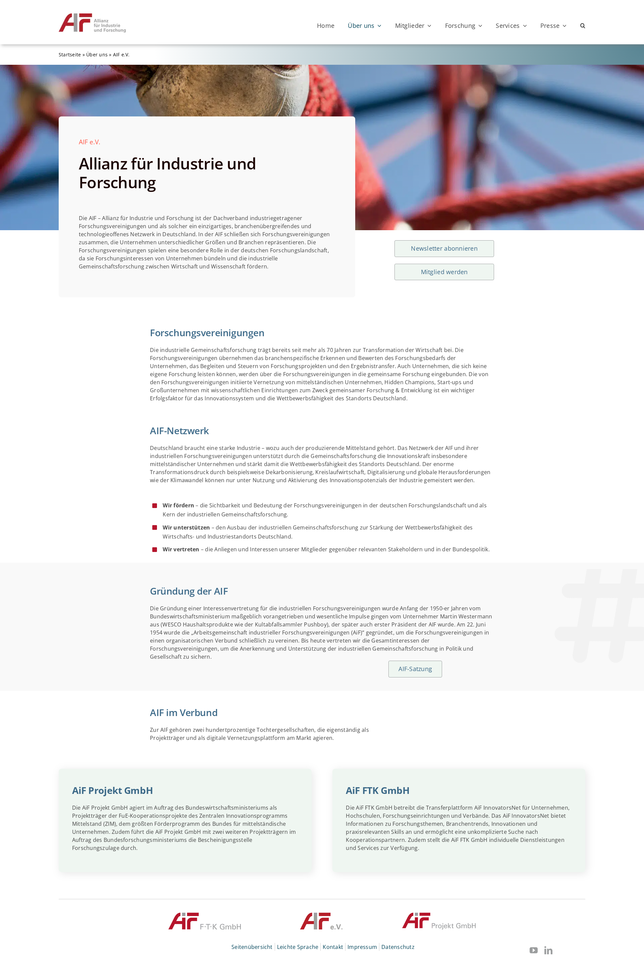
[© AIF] (321, 915)
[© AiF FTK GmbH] (204, 915)
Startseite (70, 54)
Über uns (97, 54)
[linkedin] (548, 950)
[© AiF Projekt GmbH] (439, 915)
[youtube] (534, 950)
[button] (582, 25)
